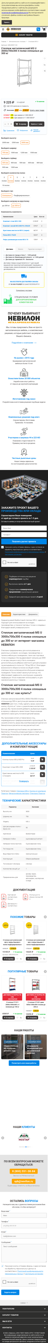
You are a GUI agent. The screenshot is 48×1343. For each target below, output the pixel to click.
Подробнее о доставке (24, 290)
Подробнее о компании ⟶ (24, 342)
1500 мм (33, 152)
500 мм (22, 162)
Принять (6, 22)
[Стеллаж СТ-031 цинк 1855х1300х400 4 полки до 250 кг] (35, 984)
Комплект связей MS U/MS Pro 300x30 (16, 226)
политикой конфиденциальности (15, 12)
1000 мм (14, 152)
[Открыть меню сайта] (3, 29)
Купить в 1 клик (36, 124)
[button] (45, 916)
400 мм (14, 162)
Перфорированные (22, 195)
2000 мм (5, 142)
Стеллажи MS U (22, 791)
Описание (6, 614)
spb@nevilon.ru (23, 1181)
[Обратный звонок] (38, 29)
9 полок (43, 179)
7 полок (30, 179)
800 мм (40, 162)
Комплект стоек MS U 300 (12, 221)
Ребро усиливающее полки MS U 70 (15, 239)
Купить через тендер (37, 110)
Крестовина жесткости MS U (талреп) (16, 230)
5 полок (17, 179)
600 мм (31, 162)
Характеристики (19, 614)
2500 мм (15, 142)
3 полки (4, 179)
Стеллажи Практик (37, 793)
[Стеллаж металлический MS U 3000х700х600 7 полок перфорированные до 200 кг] (35, 930)
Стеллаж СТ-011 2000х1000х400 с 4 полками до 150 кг (12, 1004)
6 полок (23, 179)
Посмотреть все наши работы (24, 1063)
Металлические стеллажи (19, 793)
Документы (33, 614)
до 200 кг (6, 205)
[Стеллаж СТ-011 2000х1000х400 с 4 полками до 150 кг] (12, 984)
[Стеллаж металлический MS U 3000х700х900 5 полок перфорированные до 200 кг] (12, 930)
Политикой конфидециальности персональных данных (25, 552)
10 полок (5, 185)
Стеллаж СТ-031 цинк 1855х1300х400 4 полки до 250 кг (35, 1004)
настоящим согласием (13, 554)
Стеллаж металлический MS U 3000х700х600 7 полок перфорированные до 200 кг (35, 942)
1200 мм (23, 152)
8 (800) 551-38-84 (23, 1171)
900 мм (5, 167)
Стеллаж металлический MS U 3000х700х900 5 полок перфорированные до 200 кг (12, 942)
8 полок (36, 179)
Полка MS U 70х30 (9, 235)
